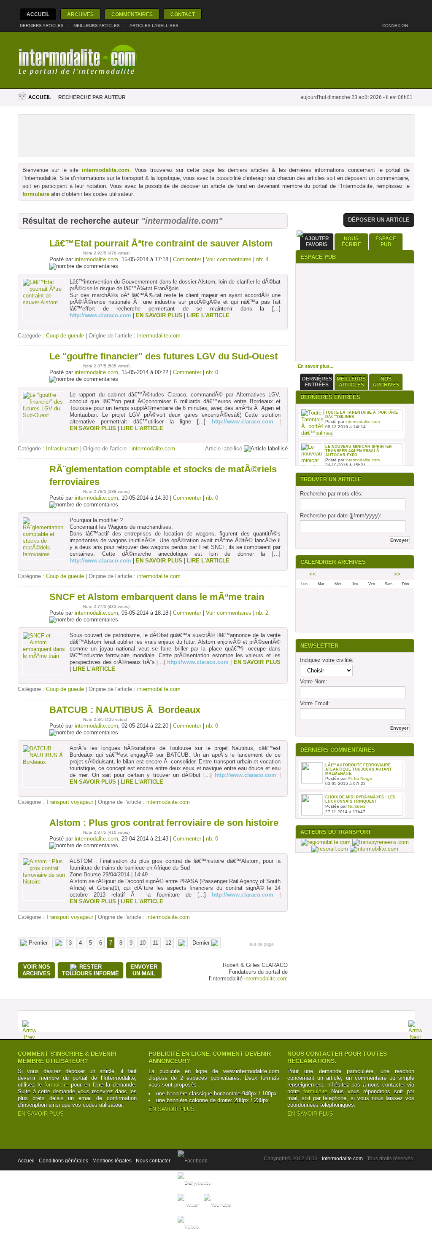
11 (155, 943)
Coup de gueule (65, 335)
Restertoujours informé (90, 970)
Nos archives (386, 382)
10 (143, 943)
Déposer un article (379, 220)
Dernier (201, 943)
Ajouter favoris (317, 241)
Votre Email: (315, 703)
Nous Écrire (351, 241)
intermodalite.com (106, 170)
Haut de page (260, 944)
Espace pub (385, 241)
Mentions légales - (114, 1161)
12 (168, 943)
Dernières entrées (317, 382)
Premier (37, 943)
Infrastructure (62, 448)
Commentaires (132, 14)
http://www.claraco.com (100, 315)
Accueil (38, 14)
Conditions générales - (65, 1161)
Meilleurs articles (96, 25)
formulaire (35, 194)
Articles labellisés (154, 25)
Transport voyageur (69, 802)
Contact (182, 14)
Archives (80, 14)
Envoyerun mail (143, 970)
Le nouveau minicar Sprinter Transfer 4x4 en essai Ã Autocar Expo (358, 450)
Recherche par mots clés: (331, 493)
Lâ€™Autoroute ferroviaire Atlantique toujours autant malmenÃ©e (358, 769)
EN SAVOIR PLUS (41, 1114)
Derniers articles (42, 25)
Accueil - (28, 1161)
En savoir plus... (315, 366)
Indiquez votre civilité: (327, 660)
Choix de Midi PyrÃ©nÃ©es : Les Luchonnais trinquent (360, 799)
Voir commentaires (228, 259)
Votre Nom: (313, 681)
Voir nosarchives (36, 970)
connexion (395, 25)
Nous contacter (153, 1161)
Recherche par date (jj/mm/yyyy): (340, 515)
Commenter (187, 259)
